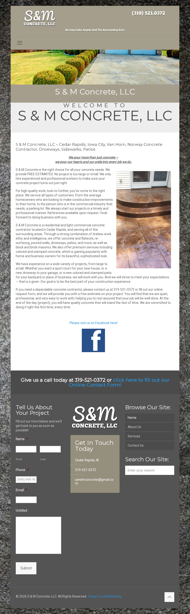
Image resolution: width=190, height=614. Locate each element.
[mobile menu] (20, 43)
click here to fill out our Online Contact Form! (119, 382)
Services (134, 436)
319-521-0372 (85, 470)
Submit (26, 568)
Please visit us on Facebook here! (93, 323)
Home (132, 417)
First (19, 459)
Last (43, 459)
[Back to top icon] (169, 597)
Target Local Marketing (104, 596)
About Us (134, 427)
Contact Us (136, 445)
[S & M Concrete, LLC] (95, 21)
